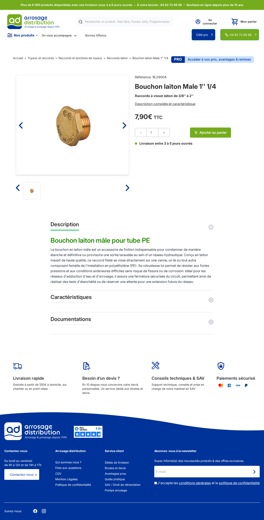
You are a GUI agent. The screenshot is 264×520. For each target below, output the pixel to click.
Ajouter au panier (213, 132)
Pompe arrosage (116, 490)
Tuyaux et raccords (41, 58)
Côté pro (202, 34)
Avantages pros (115, 473)
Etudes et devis (115, 468)
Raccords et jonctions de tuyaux (80, 58)
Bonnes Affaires (95, 35)
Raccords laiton (117, 58)
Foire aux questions (68, 468)
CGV (58, 473)
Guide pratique (115, 479)
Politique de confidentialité (73, 484)
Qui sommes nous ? (68, 462)
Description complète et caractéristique (165, 104)
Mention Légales (66, 479)
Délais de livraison (117, 462)
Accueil (18, 58)
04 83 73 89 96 (241, 34)
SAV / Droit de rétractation (122, 484)
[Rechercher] (80, 22)
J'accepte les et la (209, 483)
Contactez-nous (22, 475)
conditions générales (195, 483)
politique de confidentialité (239, 483)
